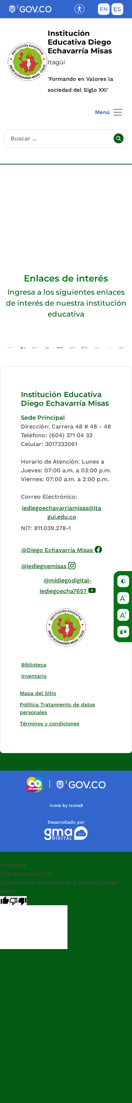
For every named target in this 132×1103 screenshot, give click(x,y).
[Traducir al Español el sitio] (117, 10)
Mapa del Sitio (38, 693)
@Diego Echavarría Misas (61, 549)
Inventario (35, 676)
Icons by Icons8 (66, 805)
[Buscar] (118, 138)
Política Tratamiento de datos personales (62, 708)
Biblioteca (35, 664)
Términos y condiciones (49, 723)
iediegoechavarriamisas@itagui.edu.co (61, 512)
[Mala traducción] (18, 900)
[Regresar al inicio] (66, 627)
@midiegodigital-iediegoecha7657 (77, 585)
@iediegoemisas (48, 565)
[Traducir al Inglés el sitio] (104, 10)
